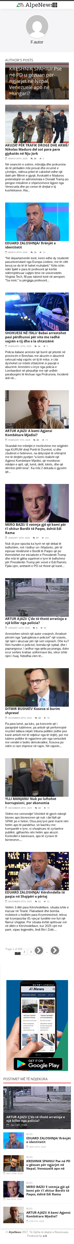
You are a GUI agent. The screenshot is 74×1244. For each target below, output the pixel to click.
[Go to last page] (55, 950)
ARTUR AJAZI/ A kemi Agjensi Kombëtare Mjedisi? (28, 433)
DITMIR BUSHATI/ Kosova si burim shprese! (32, 710)
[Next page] (39, 950)
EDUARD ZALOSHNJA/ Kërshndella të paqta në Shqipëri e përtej (35, 894)
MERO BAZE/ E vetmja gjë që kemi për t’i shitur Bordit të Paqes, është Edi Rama (35, 528)
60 (38, 440)
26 (35, 158)
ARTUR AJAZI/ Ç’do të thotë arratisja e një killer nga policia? (36, 620)
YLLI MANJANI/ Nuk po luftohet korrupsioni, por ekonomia (30, 801)
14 (35, 252)
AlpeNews (15, 1232)
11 (39, 901)
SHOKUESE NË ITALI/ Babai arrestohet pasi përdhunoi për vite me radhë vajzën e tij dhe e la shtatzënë (35, 337)
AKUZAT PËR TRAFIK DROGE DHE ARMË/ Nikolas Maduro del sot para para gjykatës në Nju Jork (37, 149)
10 (39, 808)
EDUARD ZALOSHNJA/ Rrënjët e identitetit (30, 245)
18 (39, 718)
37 (37, 538)
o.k (45, 1235)
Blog (29, 1134)
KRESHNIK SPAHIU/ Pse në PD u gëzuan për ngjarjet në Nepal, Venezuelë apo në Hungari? (48, 1166)
